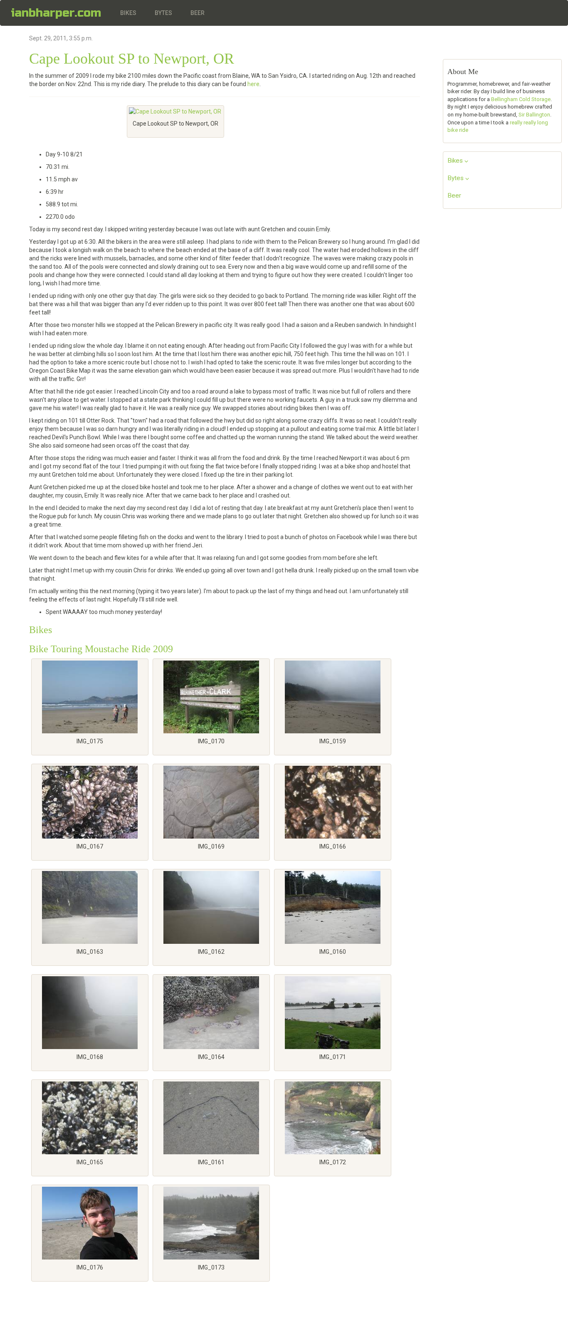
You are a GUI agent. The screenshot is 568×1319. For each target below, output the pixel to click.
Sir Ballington (534, 114)
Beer (197, 13)
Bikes (128, 13)
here (253, 84)
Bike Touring (55, 648)
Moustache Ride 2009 (129, 648)
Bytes (163, 13)
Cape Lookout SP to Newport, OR (131, 58)
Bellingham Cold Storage (521, 99)
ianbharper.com (56, 13)
